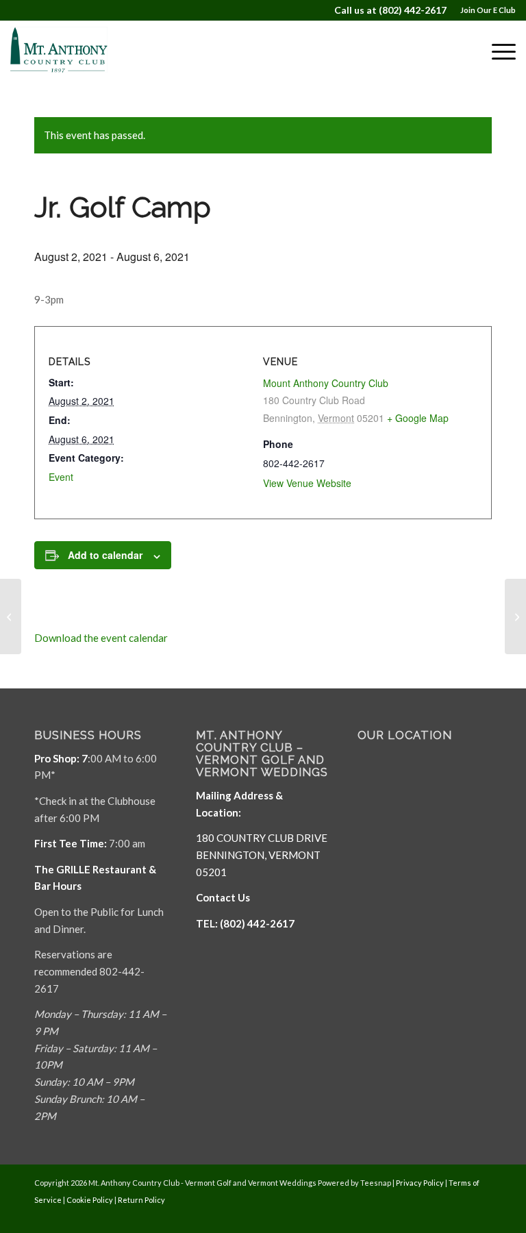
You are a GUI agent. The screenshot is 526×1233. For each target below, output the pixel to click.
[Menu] (497, 51)
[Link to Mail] (461, 1216)
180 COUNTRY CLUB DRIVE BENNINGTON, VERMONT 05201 (261, 855)
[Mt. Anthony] (75, 51)
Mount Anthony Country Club (325, 383)
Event (61, 477)
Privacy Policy (420, 1182)
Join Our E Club (488, 9)
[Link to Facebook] (440, 1216)
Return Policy (141, 1199)
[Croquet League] (515, 616)
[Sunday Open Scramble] (10, 616)
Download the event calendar (101, 638)
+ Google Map (418, 418)
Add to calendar (105, 555)
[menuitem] (484, 10)
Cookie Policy (89, 1199)
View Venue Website (307, 483)
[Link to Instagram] (481, 1216)
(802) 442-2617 (413, 10)
